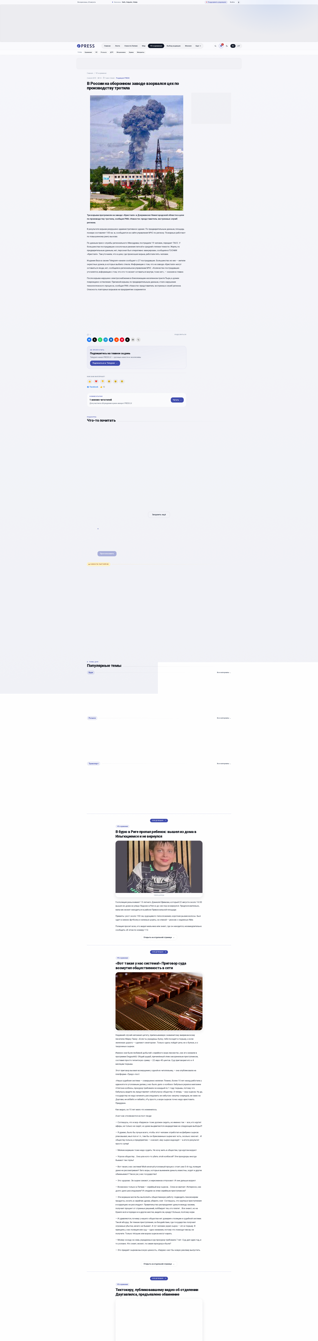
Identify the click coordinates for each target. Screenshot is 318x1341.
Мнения (188, 46)
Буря (91, 672)
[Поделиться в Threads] (127, 339)
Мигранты (140, 52)
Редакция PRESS (122, 78)
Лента (117, 46)
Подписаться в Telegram (105, 363)
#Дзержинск (105, 302)
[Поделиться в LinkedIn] (111, 339)
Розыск (104, 52)
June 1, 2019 (124, 316)
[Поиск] (215, 45)
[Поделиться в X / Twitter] (94, 339)
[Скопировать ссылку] (138, 339)
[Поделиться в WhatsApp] (100, 339)
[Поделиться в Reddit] (116, 339)
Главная (107, 46)
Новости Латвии (131, 46)
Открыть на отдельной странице (159, 937)
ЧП (96, 52)
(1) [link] (173, 460)
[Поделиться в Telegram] (105, 339)
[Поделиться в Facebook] (89, 339)
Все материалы (224, 672)
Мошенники (121, 52)
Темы (80, 52)
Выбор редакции (173, 46)
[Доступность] (238, 2)
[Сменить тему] (226, 45)
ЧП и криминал (156, 46)
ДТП (111, 52)
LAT (238, 46)
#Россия (91, 302)
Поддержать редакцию (216, 2)
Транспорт (94, 764)
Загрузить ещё (159, 515)
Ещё (197, 46)
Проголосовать (107, 554)
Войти (232, 2)
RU (233, 46)
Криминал (88, 52)
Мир (143, 46)
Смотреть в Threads (125, 1256)
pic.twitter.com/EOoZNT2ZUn (101, 309)
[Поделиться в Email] (133, 339)
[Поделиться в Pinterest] (122, 339)
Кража (131, 52)
